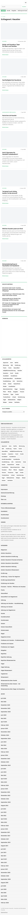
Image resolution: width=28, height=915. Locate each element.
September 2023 (6, 765)
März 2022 (4, 822)
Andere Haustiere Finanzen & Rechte (11, 560)
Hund (11, 373)
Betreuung (6, 365)
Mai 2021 (3, 855)
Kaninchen (19, 381)
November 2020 (5, 872)
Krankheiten (12, 386)
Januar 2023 (4, 788)
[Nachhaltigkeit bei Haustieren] (14, 67)
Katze (4, 383)
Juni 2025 (3, 715)
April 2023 (4, 778)
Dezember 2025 (5, 705)
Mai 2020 (3, 892)
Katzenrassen (5, 630)
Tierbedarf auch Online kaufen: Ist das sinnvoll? (9, 192)
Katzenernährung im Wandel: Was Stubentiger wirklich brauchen (11, 299)
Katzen (10, 383)
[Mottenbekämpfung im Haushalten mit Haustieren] (14, 251)
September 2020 (6, 879)
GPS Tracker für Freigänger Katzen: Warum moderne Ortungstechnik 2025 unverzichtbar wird (13, 304)
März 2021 (4, 862)
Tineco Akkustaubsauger (8, 508)
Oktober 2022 (5, 799)
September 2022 (6, 802)
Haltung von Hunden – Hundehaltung (12, 603)
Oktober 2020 (5, 876)
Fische (4, 368)
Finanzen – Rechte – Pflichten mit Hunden (13, 586)
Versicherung (21, 397)
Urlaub (14, 397)
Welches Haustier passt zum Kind (12, 229)
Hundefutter (14, 376)
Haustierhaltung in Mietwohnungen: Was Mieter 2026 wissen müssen (13, 294)
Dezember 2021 (5, 832)
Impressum (4, 489)
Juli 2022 (3, 809)
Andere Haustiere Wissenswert (10, 570)
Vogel (4, 399)
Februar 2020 (5, 902)
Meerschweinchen (8, 389)
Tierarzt (22, 391)
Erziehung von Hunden (7, 583)
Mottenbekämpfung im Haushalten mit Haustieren (10, 265)
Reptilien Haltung (6, 657)
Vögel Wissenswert (6, 670)
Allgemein (4, 550)
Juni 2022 (3, 812)
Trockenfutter (6, 397)
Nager (16, 389)
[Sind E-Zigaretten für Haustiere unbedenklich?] (14, 139)
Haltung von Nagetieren (8, 610)
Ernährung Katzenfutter (8, 580)
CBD (12, 365)
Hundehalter (18, 378)
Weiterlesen (5, 54)
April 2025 (4, 721)
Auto (11, 362)
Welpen (19, 399)
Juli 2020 (3, 886)
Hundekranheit (5, 617)
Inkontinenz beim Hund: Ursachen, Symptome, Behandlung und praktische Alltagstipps (13, 289)
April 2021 (4, 859)
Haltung (3, 600)
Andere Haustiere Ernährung (9, 556)
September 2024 (6, 738)
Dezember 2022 (5, 792)
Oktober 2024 (5, 735)
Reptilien (3, 653)
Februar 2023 (5, 785)
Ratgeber (14, 10)
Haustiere (5, 373)
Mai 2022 (3, 815)
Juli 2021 (3, 849)
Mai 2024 (3, 745)
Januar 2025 (4, 728)
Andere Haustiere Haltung (8, 566)
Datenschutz (4, 912)
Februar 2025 (5, 725)
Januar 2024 (4, 755)
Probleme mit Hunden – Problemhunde (12, 640)
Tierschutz (5, 394)
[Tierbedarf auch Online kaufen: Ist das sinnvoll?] (14, 178)
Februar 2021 (5, 866)
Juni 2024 (3, 742)
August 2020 (4, 882)
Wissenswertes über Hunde (9, 680)
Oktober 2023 (5, 762)
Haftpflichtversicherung (9, 370)
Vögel (2, 663)
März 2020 (4, 899)
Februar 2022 (5, 825)
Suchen (24, 6)
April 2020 (4, 896)
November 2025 (5, 708)
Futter (10, 368)
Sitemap (3, 496)
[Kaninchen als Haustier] (14, 102)
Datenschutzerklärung (7, 492)
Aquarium (5, 362)
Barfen (16, 362)
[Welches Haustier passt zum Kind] (14, 215)
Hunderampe (5, 514)
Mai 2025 (3, 718)
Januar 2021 (4, 869)
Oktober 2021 (5, 839)
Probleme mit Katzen (7, 643)
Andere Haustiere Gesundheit (9, 563)
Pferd (4, 391)
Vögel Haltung (5, 667)
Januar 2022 (4, 829)
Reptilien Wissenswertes (8, 660)
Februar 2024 (5, 752)
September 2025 (6, 711)
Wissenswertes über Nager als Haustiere (9, 112)
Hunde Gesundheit (8, 378)
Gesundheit (17, 368)
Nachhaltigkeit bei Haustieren (11, 80)
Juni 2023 (3, 772)
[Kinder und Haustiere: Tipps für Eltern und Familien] (14, 31)
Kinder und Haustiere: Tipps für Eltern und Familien (11, 45)
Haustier (20, 370)
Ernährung (17, 365)
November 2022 (5, 795)
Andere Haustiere (6, 553)
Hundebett (6, 376)
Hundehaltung (7, 381)
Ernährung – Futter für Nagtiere (10, 576)
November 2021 (5, 835)
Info (14, 381)
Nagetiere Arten (6, 637)
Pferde (9, 391)
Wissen (5, 402)
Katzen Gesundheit (6, 627)
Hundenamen (5, 518)
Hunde (8, 10)
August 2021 (4, 845)
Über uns (3, 499)
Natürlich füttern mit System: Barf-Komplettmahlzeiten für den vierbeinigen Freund (13, 310)
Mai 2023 (3, 775)
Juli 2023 (3, 768)
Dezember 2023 (5, 758)
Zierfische (17, 402)
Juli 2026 (3, 698)
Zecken (10, 402)
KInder (5, 386)
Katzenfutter (17, 383)
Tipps (11, 394)
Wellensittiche (11, 399)
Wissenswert (4, 677)
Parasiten (22, 389)
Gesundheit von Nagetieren (9, 596)
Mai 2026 (3, 701)
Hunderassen (5, 620)
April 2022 (4, 819)
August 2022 (4, 805)
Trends (17, 394)
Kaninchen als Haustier (9, 115)
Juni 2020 (3, 889)
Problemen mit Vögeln (7, 647)
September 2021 (6, 842)
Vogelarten (4, 673)
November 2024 (5, 732)
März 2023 (4, 782)
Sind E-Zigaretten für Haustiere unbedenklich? (10, 153)
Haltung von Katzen (7, 606)
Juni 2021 (3, 852)
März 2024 (4, 748)
